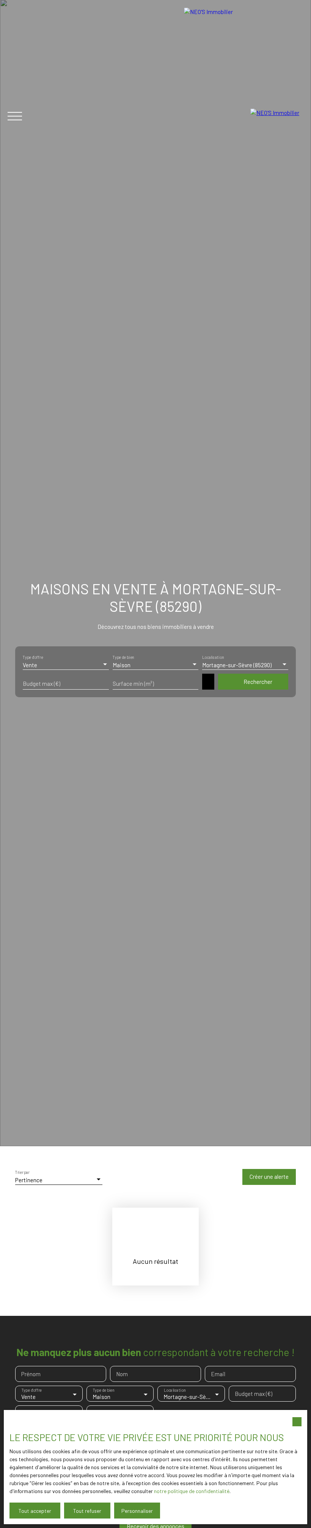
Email (218, 1373)
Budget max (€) (41, 683)
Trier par (22, 1172)
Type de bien (123, 657)
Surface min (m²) (133, 683)
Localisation (213, 657)
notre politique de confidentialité (191, 1491)
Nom (122, 1373)
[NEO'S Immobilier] (277, 116)
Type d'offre (33, 657)
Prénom (31, 1373)
